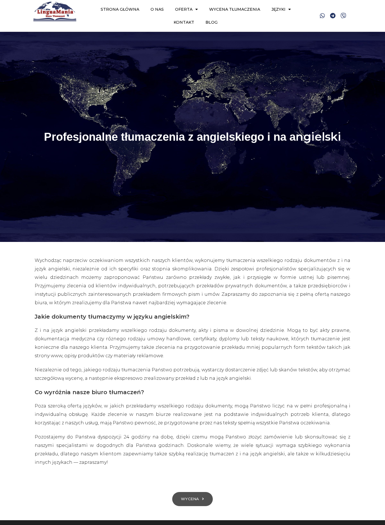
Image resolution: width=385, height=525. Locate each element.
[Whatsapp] (322, 15)
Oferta (184, 9)
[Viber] (343, 15)
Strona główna (120, 9)
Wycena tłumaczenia (234, 9)
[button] (192, 499)
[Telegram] (332, 15)
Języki (278, 9)
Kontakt (184, 22)
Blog (211, 22)
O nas (157, 9)
